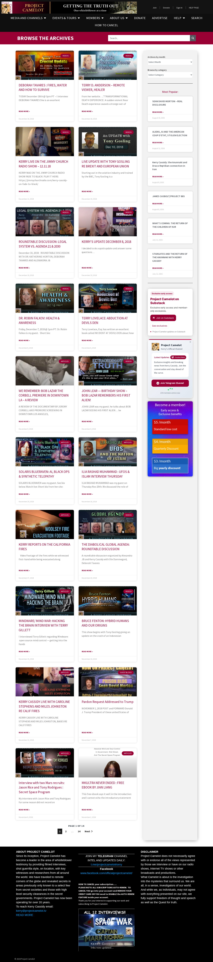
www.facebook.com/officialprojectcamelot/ (106, 873)
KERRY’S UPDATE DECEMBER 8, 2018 (106, 242)
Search (196, 18)
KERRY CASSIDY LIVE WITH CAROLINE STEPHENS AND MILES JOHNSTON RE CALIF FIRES (44, 706)
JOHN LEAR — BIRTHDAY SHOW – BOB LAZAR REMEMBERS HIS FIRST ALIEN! (106, 395)
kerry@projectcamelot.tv (31, 910)
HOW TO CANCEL (106, 25)
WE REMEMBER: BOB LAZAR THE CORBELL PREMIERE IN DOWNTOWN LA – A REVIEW (44, 395)
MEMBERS (93, 18)
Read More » (24, 111)
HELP (178, 18)
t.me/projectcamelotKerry (106, 864)
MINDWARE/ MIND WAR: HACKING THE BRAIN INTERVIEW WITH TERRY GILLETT (43, 625)
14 (79, 831)
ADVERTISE (160, 18)
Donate (166, 7)
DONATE (140, 18)
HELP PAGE (194, 7)
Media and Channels (26, 18)
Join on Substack (165, 318)
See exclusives (159, 325)
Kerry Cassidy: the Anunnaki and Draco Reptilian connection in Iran (169, 166)
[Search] (193, 38)
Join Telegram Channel (172, 383)
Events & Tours (64, 18)
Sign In (179, 7)
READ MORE (24, 915)
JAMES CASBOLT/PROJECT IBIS (168, 196)
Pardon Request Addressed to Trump (107, 702)
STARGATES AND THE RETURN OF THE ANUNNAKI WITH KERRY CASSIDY (169, 257)
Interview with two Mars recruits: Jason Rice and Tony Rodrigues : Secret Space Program (42, 787)
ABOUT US (117, 18)
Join (155, 7)
